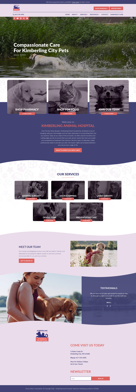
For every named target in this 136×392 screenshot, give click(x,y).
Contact (104, 14)
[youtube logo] (17, 18)
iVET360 (96, 389)
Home (67, 14)
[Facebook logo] (14, 18)
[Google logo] (20, 18)
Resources (94, 14)
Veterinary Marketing (79, 389)
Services (83, 14)
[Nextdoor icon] (27, 18)
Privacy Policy (30, 389)
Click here (75, 2)
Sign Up (100, 378)
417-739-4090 (78, 358)
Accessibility (38, 389)
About (74, 14)
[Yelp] (24, 18)
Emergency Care (116, 14)
